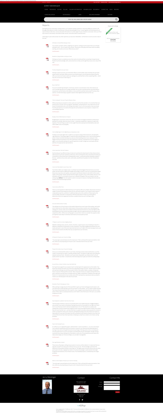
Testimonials (66, 14)
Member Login (87, 9)
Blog (111, 9)
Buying (59, 9)
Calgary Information (75, 9)
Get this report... (55, 51)
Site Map (110, 14)
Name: (100, 382)
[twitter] (82, 400)
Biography (96, 9)
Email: (100, 384)
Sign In (44, 2)
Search (116, 19)
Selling (65, 9)
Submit (117, 392)
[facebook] (79, 400)
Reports (116, 9)
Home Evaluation (50, 14)
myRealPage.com (81, 406)
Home (46, 9)
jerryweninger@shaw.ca (81, 384)
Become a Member (94, 14)
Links (79, 14)
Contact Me (104, 9)
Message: (100, 386)
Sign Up (48, 2)
